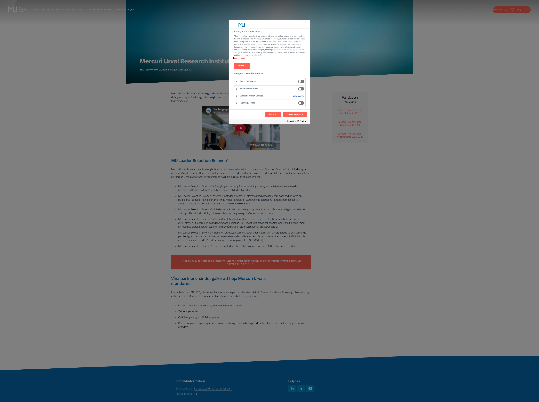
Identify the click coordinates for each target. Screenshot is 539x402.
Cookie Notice (239, 58)
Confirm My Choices (295, 114)
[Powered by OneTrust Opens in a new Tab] (298, 122)
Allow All (241, 66)
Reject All (272, 114)
